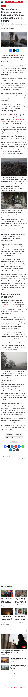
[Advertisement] (14, 522)
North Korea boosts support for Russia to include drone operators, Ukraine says (7, 601)
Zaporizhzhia (5, 305)
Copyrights (22, 687)
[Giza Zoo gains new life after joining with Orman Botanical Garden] (5, 667)
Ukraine (16, 55)
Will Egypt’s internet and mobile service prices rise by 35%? (12, 652)
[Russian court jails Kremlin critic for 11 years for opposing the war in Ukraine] (21, 611)
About (5, 687)
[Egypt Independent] (14, 2)
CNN (4, 28)
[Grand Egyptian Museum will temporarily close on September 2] (5, 660)
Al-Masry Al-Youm (17, 685)
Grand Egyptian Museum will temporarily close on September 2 (18, 659)
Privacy (12, 690)
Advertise (9, 687)
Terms (16, 690)
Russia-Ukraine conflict (14, 438)
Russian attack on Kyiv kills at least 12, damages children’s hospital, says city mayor (6, 619)
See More (14, 674)
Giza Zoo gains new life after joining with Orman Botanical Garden (18, 667)
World (3, 6)
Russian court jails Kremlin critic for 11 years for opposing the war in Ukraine (20, 619)
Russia (19, 434)
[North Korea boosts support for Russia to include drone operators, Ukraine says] (7, 593)
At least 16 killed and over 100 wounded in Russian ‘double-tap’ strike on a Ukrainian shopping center (20, 601)
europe (10, 434)
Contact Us (15, 687)
